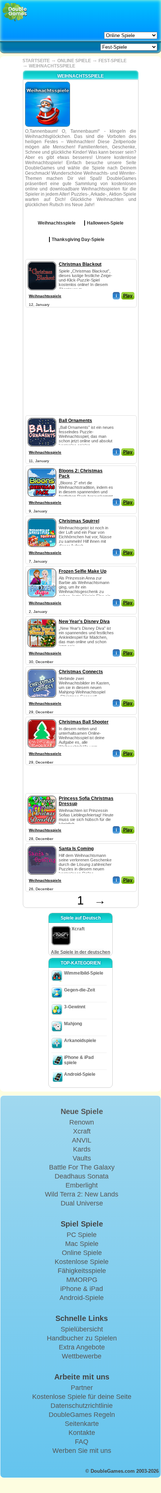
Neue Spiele (82, 1111)
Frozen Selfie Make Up (82, 571)
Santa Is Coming (76, 848)
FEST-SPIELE (112, 60)
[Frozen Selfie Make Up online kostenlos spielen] (42, 567)
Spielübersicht (82, 1329)
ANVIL (81, 1140)
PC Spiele (82, 1234)
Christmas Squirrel (79, 521)
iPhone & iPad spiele (79, 1060)
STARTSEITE (36, 60)
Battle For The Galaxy (82, 1167)
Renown (81, 1122)
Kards (82, 1149)
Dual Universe (82, 1203)
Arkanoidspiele (80, 1040)
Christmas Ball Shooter (84, 722)
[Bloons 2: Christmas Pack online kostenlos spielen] (42, 466)
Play (128, 295)
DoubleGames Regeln (82, 1414)
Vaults (82, 1158)
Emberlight (82, 1185)
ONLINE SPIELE (74, 60)
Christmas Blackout (80, 264)
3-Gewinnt (74, 1006)
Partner (82, 1387)
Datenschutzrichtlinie (82, 1405)
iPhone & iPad (81, 1288)
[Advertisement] (80, 356)
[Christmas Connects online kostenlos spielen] (42, 667)
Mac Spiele (81, 1243)
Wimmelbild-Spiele (83, 973)
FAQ (81, 1441)
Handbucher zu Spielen (82, 1338)
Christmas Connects (81, 671)
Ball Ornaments (75, 420)
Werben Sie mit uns (81, 1450)
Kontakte (82, 1432)
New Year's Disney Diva (84, 621)
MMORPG (81, 1279)
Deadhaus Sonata (82, 1176)
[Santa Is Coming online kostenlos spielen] (42, 844)
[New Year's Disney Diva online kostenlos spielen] (42, 617)
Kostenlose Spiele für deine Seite (81, 1396)
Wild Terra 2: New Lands (81, 1194)
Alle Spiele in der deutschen (80, 952)
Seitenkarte (82, 1423)
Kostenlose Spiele (82, 1261)
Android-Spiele (79, 1074)
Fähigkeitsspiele (82, 1270)
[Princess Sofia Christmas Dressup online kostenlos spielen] (42, 794)
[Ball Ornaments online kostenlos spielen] (42, 416)
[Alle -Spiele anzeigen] (81, 220)
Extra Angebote (82, 1347)
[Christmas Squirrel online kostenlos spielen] (42, 517)
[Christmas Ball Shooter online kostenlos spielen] (42, 717)
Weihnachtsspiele (45, 296)
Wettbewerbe (81, 1356)
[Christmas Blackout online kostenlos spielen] (42, 260)
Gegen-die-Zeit (79, 990)
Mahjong (73, 1023)
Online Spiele (82, 1252)
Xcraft (82, 1131)
